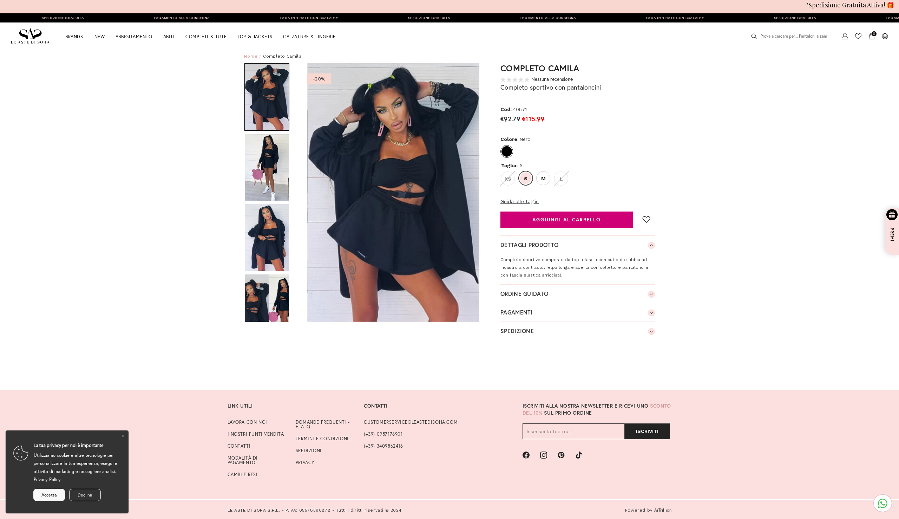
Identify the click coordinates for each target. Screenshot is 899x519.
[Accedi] (845, 36)
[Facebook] (526, 455)
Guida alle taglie (519, 201)
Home (251, 56)
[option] (393, 192)
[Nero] (506, 151)
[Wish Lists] (858, 36)
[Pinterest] (561, 455)
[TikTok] (578, 455)
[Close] (123, 435)
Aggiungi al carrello (566, 219)
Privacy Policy (47, 479)
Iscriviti (647, 431)
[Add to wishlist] (646, 219)
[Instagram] (543, 455)
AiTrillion (663, 510)
